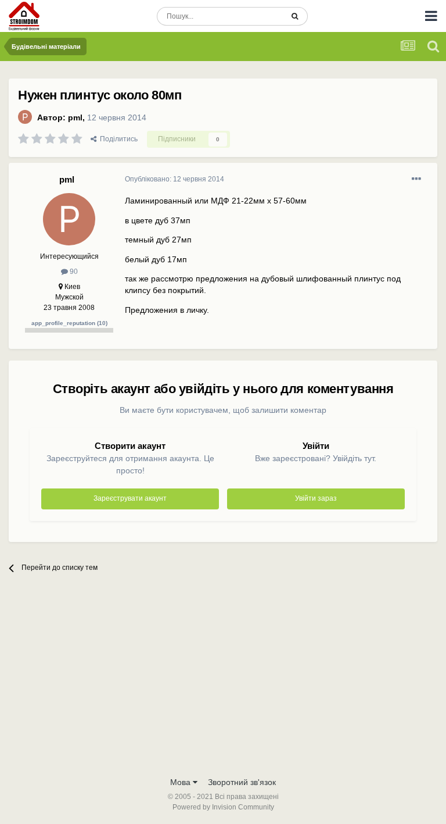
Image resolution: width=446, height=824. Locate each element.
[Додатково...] (416, 179)
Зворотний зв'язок (242, 782)
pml (75, 117)
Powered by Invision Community (223, 807)
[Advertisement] (223, 683)
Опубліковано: (174, 179)
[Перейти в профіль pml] (25, 117)
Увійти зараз (316, 498)
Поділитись (117, 139)
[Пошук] (294, 16)
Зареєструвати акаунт (130, 498)
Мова (181, 782)
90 (73, 271)
